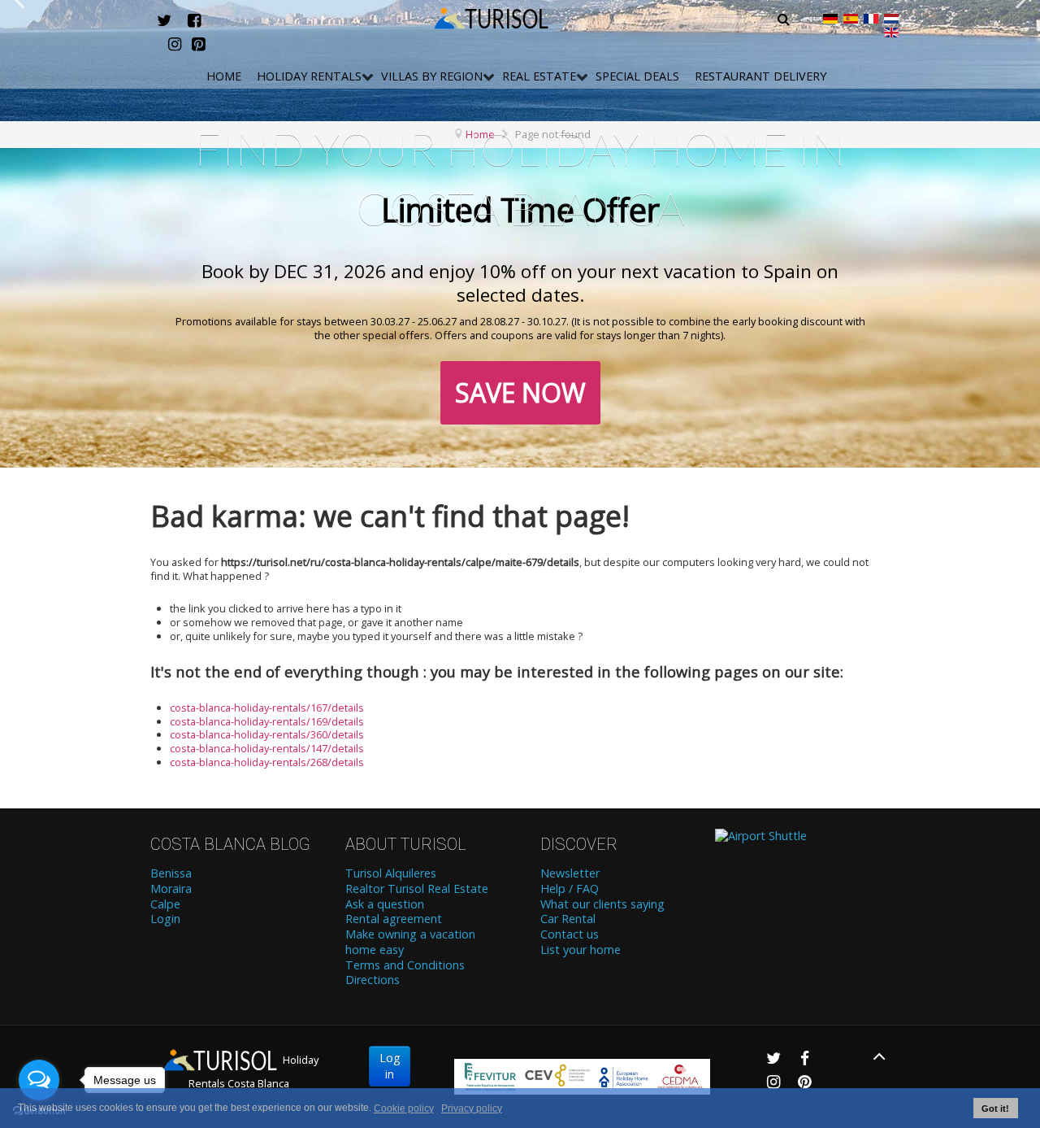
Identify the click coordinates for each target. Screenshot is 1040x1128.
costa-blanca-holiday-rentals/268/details (267, 762)
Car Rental (568, 919)
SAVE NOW (520, 392)
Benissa (171, 873)
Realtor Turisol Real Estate (416, 889)
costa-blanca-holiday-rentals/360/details (267, 734)
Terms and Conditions (405, 965)
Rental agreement (393, 919)
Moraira (171, 889)
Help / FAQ (569, 889)
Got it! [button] (995, 1108)
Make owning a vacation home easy (410, 942)
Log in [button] (389, 1066)
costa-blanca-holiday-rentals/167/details (267, 707)
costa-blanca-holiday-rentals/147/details (267, 748)
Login (165, 919)
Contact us (569, 934)
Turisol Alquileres (390, 873)
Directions (372, 980)
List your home (580, 950)
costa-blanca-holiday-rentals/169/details (267, 721)
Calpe (165, 904)
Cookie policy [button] (404, 1108)
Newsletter (570, 873)
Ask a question (384, 904)
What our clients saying (602, 904)
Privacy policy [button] (471, 1108)
